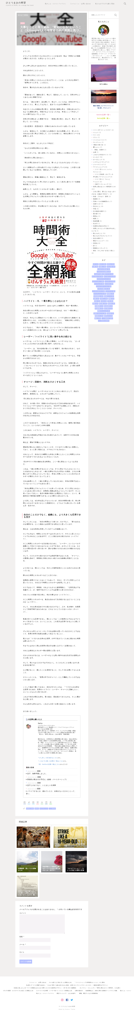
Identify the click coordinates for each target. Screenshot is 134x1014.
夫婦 (96, 298)
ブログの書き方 (104, 288)
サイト (22, 952)
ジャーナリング (98, 164)
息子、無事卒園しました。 (37, 773)
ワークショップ (98, 167)
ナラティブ (110, 281)
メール (22, 944)
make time (30, 808)
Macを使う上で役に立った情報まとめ (60, 982)
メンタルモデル (98, 291)
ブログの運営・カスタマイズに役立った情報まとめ (18, 990)
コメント (22, 913)
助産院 (95, 199)
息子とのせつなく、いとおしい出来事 (41, 785)
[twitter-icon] (72, 999)
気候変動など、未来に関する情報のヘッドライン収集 (101, 990)
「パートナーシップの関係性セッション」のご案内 (89, 982)
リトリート (110, 291)
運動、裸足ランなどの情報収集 (88, 993)
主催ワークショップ (101, 184)
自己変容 (108, 308)
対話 (97, 301)
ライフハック (44, 808)
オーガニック (97, 159)
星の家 (95, 214)
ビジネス (109, 284)
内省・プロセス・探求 (100, 196)
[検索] (115, 15)
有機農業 (99, 306)
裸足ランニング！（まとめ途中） (67, 993)
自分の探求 (97, 238)
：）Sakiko (107, 318)
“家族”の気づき (98, 145)
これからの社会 (104, 269)
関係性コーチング (99, 248)
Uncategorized (98, 140)
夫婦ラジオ (97, 204)
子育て (103, 298)
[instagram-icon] (62, 999)
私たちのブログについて (101, 236)
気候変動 (99, 308)
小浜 (103, 301)
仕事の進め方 (79, 990)
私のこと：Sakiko (125, 990)
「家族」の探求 (98, 150)
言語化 (95, 243)
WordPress (97, 142)
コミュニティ (98, 281)
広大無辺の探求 (98, 211)
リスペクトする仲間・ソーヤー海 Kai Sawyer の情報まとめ (54, 990)
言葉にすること (100, 313)
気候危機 (96, 221)
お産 (94, 152)
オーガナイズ (97, 276)
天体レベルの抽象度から (101, 201)
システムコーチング (100, 162)
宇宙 (94, 209)
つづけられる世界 (103, 271)
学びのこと (97, 206)
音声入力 (108, 316)
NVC (39, 771)
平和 (110, 301)
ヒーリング (99, 284)
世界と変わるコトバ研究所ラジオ (104, 186)
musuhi (96, 132)
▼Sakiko (96, 147)
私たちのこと (97, 233)
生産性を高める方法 (100, 226)
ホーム (20, 15)
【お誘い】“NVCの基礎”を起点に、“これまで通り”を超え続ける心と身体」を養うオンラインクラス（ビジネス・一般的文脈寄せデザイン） (67, 985)
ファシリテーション (103, 286)
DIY (95, 264)
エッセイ (96, 157)
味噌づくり (109, 296)
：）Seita (52, 808)
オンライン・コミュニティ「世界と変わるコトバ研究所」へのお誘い (100, 988)
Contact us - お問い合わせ (37, 982)
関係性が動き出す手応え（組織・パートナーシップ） (47, 779)
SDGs (26, 15)
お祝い (102, 266)
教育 (95, 303)
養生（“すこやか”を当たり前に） (104, 250)
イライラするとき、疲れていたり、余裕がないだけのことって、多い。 (51, 792)
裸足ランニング (104, 311)
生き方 (95, 223)
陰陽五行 (99, 316)
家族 (111, 298)
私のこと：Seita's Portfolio (45, 993)
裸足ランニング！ (99, 241)
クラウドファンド (103, 279)
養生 (98, 318)
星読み (95, 216)
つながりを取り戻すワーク (104, 274)
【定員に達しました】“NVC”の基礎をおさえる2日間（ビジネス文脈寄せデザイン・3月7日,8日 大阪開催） (45, 988)
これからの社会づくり (100, 154)
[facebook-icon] (67, 999)
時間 (94, 218)
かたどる (111, 266)
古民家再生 (98, 296)
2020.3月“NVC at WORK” (102, 130)
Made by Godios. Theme (67, 1009)
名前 (21, 937)
